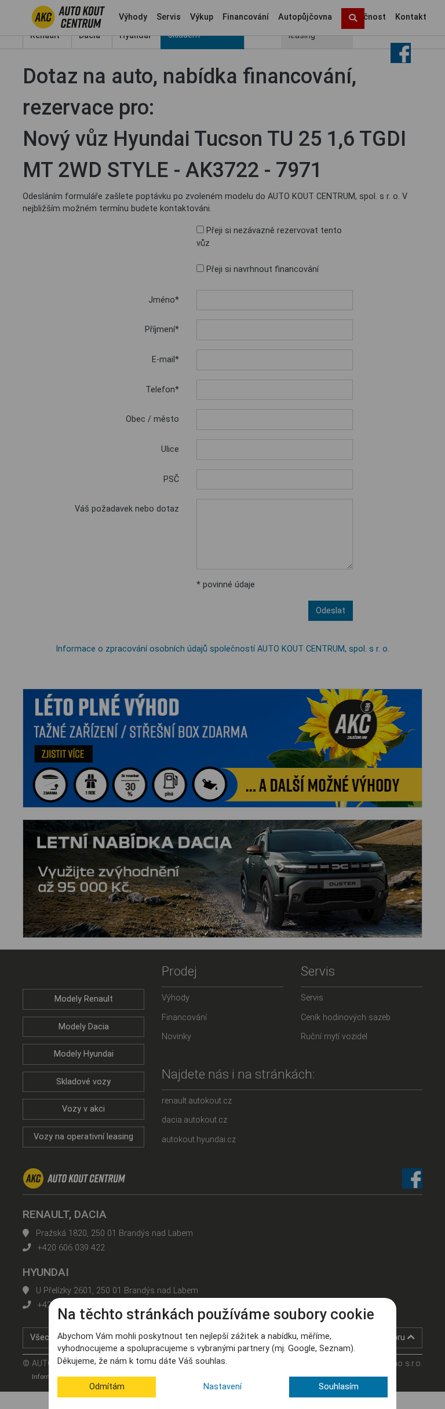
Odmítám (107, 1387)
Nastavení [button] (222, 1387)
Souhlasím (339, 1387)
